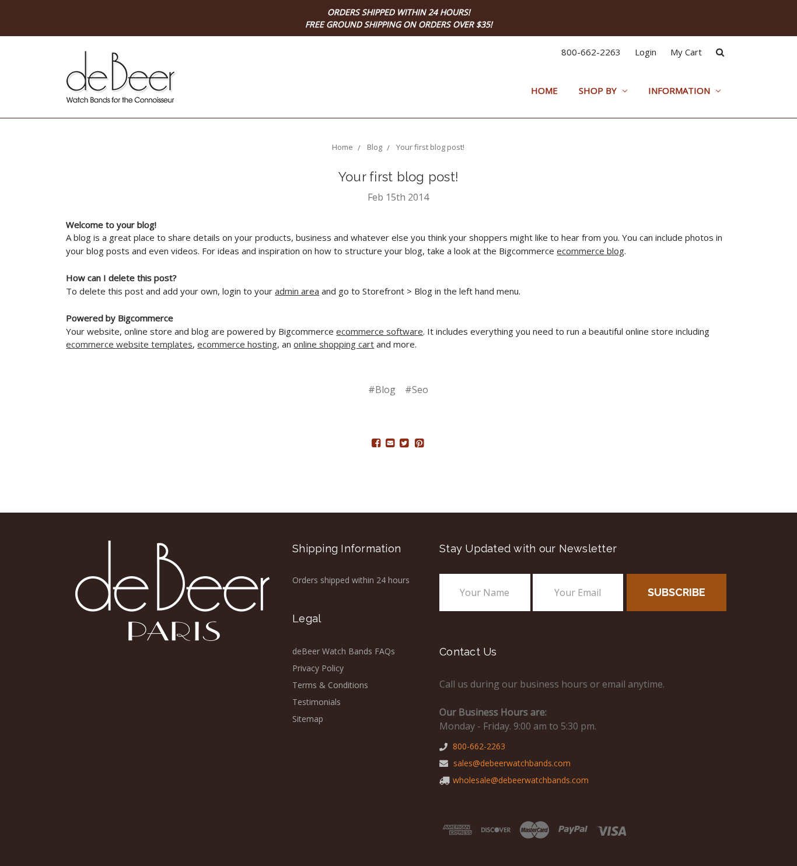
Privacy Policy (318, 668)
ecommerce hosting (237, 344)
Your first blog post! (398, 176)
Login (645, 52)
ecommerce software (379, 331)
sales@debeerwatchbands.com (511, 763)
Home (544, 90)
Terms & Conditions (330, 684)
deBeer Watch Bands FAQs (343, 651)
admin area (297, 291)
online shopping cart (333, 344)
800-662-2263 (591, 52)
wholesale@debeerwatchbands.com (521, 780)
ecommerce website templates (129, 344)
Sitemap (307, 718)
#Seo (416, 389)
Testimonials (316, 701)
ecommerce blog (590, 251)
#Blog (382, 389)
